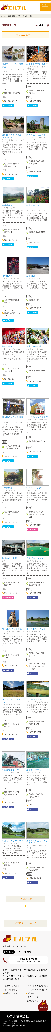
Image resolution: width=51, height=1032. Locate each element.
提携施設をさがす (14, 16)
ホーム (3, 16)
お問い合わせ (32, 1001)
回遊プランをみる (11, 986)
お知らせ (31, 993)
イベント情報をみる (12, 990)
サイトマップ (32, 997)
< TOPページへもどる (25, 923)
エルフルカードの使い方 (37, 990)
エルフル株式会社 (16, 1016)
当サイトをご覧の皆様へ (37, 986)
